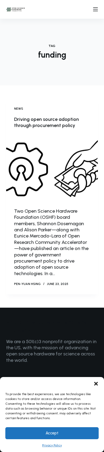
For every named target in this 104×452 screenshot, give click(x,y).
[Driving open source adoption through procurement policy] (52, 168)
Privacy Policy (52, 445)
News (18, 108)
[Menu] (95, 9)
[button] (96, 383)
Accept (52, 433)
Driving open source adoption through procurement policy (46, 122)
